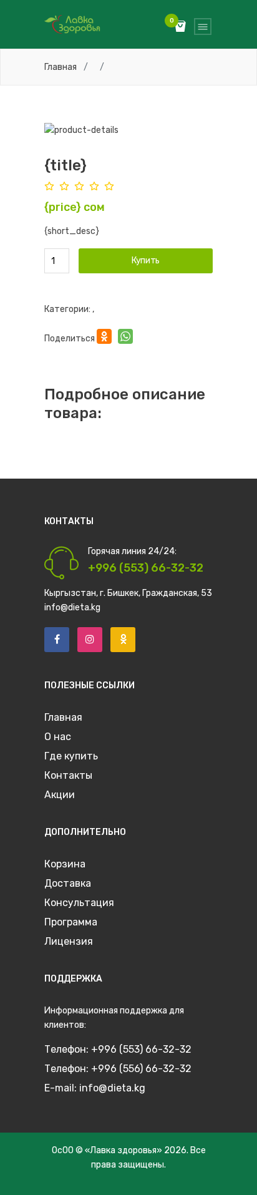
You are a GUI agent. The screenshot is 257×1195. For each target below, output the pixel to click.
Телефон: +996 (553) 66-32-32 (118, 1049)
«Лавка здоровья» (123, 1150)
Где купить (71, 756)
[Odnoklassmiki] (122, 639)
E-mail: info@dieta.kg (94, 1088)
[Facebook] (56, 639)
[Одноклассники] (104, 338)
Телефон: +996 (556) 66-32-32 (118, 1069)
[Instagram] (89, 639)
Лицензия (68, 941)
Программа (70, 922)
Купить (146, 260)
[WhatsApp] (125, 338)
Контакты (68, 775)
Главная (60, 67)
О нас (57, 737)
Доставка (67, 883)
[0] (180, 27)
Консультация (79, 903)
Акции (59, 795)
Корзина (64, 864)
